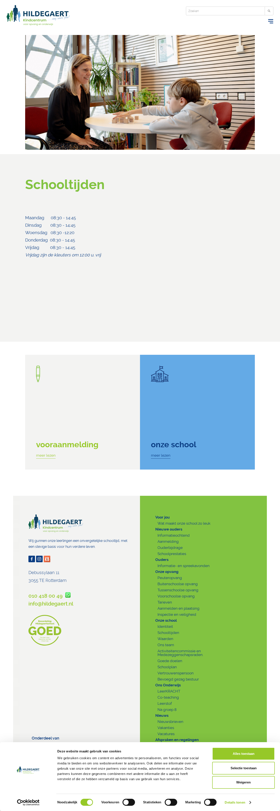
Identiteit (165, 626)
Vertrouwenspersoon (176, 673)
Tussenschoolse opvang (178, 590)
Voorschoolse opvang (176, 596)
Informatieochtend (174, 535)
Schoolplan (167, 667)
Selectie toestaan (244, 768)
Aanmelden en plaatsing (179, 608)
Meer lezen (46, 455)
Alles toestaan (243, 753)
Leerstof (165, 703)
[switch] (128, 802)
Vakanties (166, 728)
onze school (173, 445)
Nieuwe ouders (168, 529)
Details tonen (235, 802)
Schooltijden (168, 632)
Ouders (161, 559)
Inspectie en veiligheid (177, 614)
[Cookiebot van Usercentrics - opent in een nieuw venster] (28, 802)
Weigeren (243, 782)
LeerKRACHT (169, 691)
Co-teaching (168, 697)
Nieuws (161, 715)
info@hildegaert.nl (50, 604)
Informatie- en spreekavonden (184, 566)
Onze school (166, 620)
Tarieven (165, 602)
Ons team (166, 645)
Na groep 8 (167, 709)
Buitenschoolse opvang (178, 584)
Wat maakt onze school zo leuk (184, 523)
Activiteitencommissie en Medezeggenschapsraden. (180, 653)
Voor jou (162, 517)
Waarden (165, 639)
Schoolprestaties (172, 554)
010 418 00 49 (46, 596)
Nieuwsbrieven (170, 721)
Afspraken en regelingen (177, 740)
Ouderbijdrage (170, 547)
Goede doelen (170, 661)
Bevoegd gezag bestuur (178, 679)
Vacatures (166, 734)
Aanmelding (168, 541)
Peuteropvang (170, 578)
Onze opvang (166, 571)
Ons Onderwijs (168, 685)
